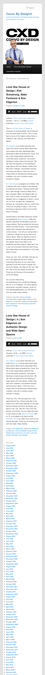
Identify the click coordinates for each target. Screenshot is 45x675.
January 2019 (11, 672)
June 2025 (10, 481)
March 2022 (10, 579)
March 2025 (10, 488)
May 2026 (9, 453)
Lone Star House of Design (20, 128)
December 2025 (11, 466)
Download (31, 118)
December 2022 (11, 556)
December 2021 (11, 587)
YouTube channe (12, 419)
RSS (27, 123)
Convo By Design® (19, 14)
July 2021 (9, 599)
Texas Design (22, 435)
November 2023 (12, 529)
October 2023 (11, 531)
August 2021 (10, 597)
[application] (22, 111)
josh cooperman (11, 303)
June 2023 (10, 541)
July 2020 (9, 629)
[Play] (9, 111)
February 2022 (11, 581)
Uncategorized (11, 299)
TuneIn (21, 123)
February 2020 (11, 642)
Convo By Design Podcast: (22, 67)
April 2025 (10, 486)
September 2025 (12, 473)
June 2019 (10, 662)
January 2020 (11, 644)
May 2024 (9, 513)
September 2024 (12, 503)
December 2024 (11, 496)
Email (16, 123)
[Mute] (29, 111)
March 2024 (10, 518)
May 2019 (9, 665)
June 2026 (10, 450)
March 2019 (10, 670)
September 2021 (12, 594)
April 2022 (10, 576)
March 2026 (10, 458)
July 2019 (9, 660)
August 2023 (10, 536)
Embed (30, 121)
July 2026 (9, 448)
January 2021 (11, 614)
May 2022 (9, 574)
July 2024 (9, 508)
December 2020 (11, 617)
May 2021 (9, 604)
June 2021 (10, 602)
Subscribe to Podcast (13, 71)
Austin (16, 363)
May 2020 (9, 634)
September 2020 (12, 624)
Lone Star (26, 433)
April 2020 (10, 637)
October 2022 (11, 561)
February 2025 (11, 491)
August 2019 (10, 657)
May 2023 (9, 544)
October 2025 (11, 471)
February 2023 (11, 551)
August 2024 (10, 506)
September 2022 (12, 564)
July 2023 (9, 539)
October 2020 (11, 622)
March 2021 (10, 609)
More (31, 123)
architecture (17, 301)
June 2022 (10, 571)
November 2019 (12, 650)
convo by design (20, 431)
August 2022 (10, 566)
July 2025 (9, 478)
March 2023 (10, 549)
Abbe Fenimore (23, 219)
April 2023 (10, 546)
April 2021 (10, 607)
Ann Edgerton (11, 146)
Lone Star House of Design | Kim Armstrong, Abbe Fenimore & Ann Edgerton (18, 94)
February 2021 (11, 612)
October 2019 (11, 652)
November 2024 (12, 498)
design (24, 301)
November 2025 (12, 468)
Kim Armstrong (11, 184)
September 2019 (12, 655)
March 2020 (10, 639)
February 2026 (11, 460)
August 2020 (10, 627)
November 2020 (12, 619)
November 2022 (12, 559)
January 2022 (11, 584)
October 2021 (11, 592)
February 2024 (11, 521)
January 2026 (11, 463)
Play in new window (19, 118)
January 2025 (11, 493)
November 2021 (12, 589)
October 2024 (11, 501)
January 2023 (11, 554)
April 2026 (10, 455)
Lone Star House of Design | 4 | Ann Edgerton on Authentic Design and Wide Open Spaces (18, 325)
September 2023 (12, 534)
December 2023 (11, 526)
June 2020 (10, 632)
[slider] (34, 111)
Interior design (32, 301)
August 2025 (10, 476)
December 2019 (11, 647)
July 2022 (9, 569)
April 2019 (10, 667)
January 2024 (11, 523)
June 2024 (10, 511)
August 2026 (10, 445)
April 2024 (10, 516)
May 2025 (9, 483)
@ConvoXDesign (28, 414)
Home (9, 67)
